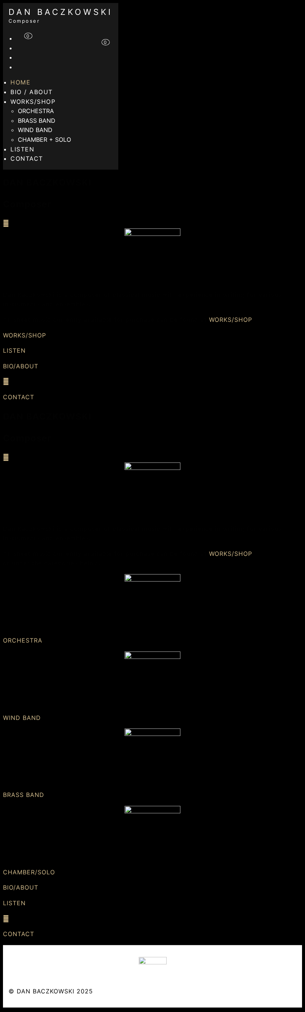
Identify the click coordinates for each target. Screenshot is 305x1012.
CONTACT (26, 158)
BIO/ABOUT (20, 366)
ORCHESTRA (36, 111)
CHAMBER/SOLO (29, 872)
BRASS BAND (36, 120)
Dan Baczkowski (61, 12)
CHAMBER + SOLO (44, 139)
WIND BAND (35, 130)
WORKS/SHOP (32, 101)
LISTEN (14, 350)
